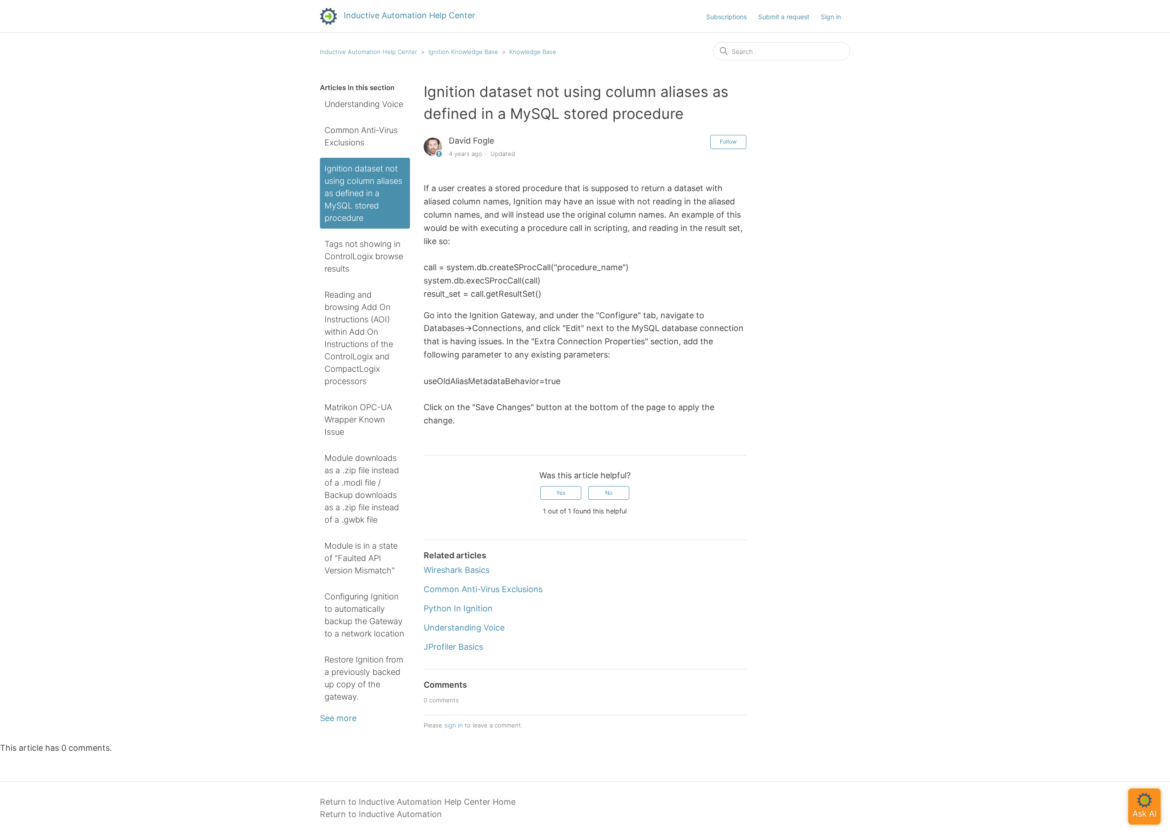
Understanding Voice (363, 104)
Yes (560, 492)
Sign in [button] (831, 17)
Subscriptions (726, 17)
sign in (453, 725)
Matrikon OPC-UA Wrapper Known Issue (358, 419)
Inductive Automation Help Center (368, 51)
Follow (728, 141)
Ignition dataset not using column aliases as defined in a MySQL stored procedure (363, 193)
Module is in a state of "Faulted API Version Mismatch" (361, 558)
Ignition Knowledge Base (463, 51)
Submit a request (783, 17)
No (608, 492)
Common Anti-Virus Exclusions (361, 136)
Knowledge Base (532, 51)
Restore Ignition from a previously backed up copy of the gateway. (363, 678)
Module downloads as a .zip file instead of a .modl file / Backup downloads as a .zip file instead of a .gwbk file (361, 488)
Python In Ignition (458, 608)
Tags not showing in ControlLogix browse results (363, 256)
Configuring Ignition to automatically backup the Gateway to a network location (364, 615)
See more (338, 718)
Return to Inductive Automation (381, 814)
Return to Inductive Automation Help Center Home (418, 802)
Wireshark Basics (456, 570)
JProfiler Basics (453, 647)
